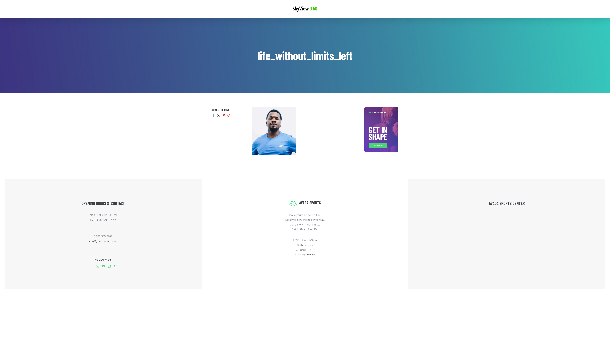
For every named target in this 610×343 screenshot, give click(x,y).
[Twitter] (218, 115)
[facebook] (91, 266)
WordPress (310, 254)
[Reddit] (228, 115)
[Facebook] (213, 115)
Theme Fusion (306, 245)
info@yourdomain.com (103, 241)
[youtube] (103, 266)
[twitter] (97, 266)
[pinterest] (115, 266)
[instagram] (109, 266)
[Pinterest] (223, 115)
